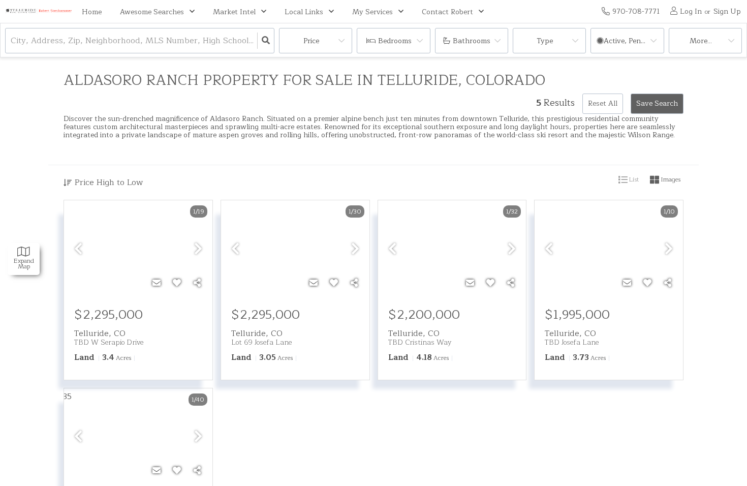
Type (545, 41)
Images (669, 179)
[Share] (197, 283)
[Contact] (156, 283)
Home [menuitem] (92, 12)
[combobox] (12, 41)
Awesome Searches (152, 12)
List (633, 179)
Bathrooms (471, 41)
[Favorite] (177, 283)
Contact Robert (447, 12)
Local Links (304, 12)
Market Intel (234, 12)
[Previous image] (78, 249)
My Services (372, 12)
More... (701, 41)
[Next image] (198, 249)
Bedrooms (395, 41)
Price (311, 41)
